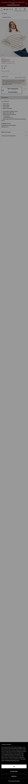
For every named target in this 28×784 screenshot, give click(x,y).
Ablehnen (14, 776)
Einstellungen (14, 771)
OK (14, 766)
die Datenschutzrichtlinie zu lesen (12, 760)
